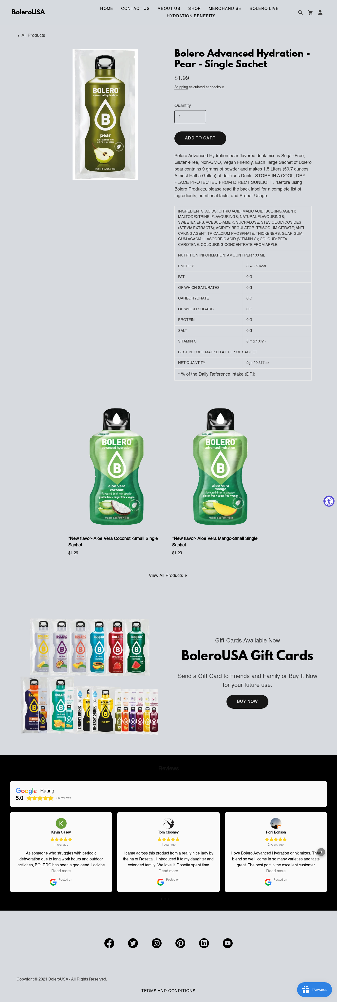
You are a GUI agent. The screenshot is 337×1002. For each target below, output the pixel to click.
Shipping (181, 87)
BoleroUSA (28, 12)
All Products (33, 35)
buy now (247, 702)
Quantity (182, 106)
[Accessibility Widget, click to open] (329, 501)
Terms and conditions (168, 991)
